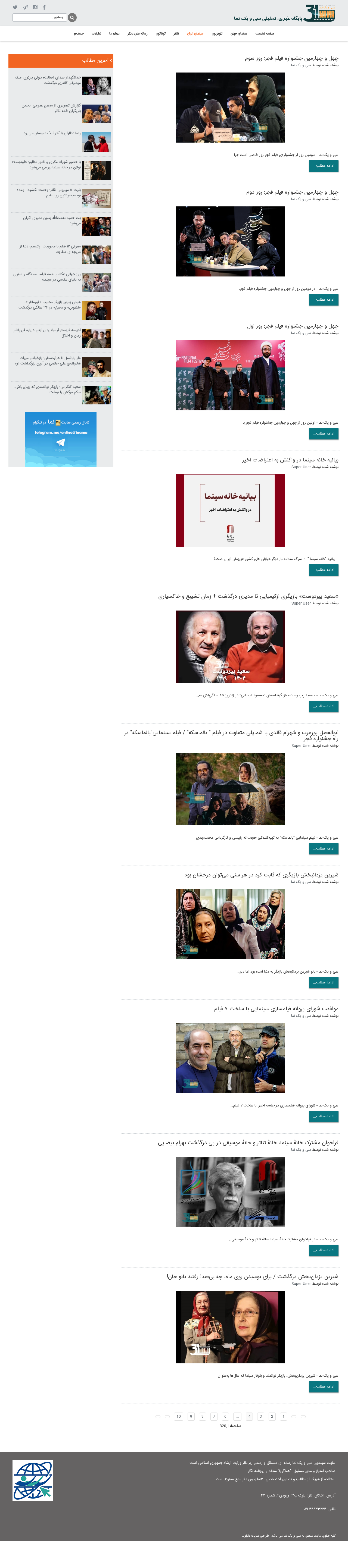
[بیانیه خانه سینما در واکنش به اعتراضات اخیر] (230, 510)
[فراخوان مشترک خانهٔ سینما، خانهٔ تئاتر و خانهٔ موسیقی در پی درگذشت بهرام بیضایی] (230, 1192)
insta (35, 7)
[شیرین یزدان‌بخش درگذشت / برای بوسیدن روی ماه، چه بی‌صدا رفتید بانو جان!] (230, 1327)
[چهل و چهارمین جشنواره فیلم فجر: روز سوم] (230, 108)
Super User (301, 467)
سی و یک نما (301, 65)
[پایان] (158, 1416)
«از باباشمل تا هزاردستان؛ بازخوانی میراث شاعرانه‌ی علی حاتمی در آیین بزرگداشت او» (47, 361)
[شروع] (303, 1416)
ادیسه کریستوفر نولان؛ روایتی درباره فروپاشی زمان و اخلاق (47, 333)
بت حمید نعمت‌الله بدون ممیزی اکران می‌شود (52, 220)
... (237, 1416)
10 (178, 1416)
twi (15, 7)
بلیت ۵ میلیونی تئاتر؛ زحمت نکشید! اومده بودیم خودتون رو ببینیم (49, 192)
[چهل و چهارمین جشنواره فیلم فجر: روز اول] (230, 375)
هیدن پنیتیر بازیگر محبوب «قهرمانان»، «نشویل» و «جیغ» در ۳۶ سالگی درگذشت (49, 305)
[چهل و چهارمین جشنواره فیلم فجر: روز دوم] (230, 241)
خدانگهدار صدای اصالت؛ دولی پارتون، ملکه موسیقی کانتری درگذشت (48, 80)
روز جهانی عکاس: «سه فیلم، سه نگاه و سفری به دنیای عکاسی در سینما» (47, 277)
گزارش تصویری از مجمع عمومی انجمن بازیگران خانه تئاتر (51, 108)
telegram (25, 7)
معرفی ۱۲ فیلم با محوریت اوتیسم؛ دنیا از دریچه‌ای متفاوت (50, 249)
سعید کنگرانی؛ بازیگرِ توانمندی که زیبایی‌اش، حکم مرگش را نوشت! (47, 389)
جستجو (72, 16)
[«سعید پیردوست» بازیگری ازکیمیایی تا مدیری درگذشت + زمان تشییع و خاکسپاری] (230, 647)
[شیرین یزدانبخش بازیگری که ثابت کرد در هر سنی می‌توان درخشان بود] (230, 924)
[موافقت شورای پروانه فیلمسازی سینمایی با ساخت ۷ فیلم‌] (230, 1058)
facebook (44, 7)
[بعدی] (167, 1416)
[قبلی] (293, 1416)
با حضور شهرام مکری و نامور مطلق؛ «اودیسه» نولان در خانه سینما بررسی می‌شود (46, 164)
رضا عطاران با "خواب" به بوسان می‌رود (52, 133)
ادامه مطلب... (323, 166)
